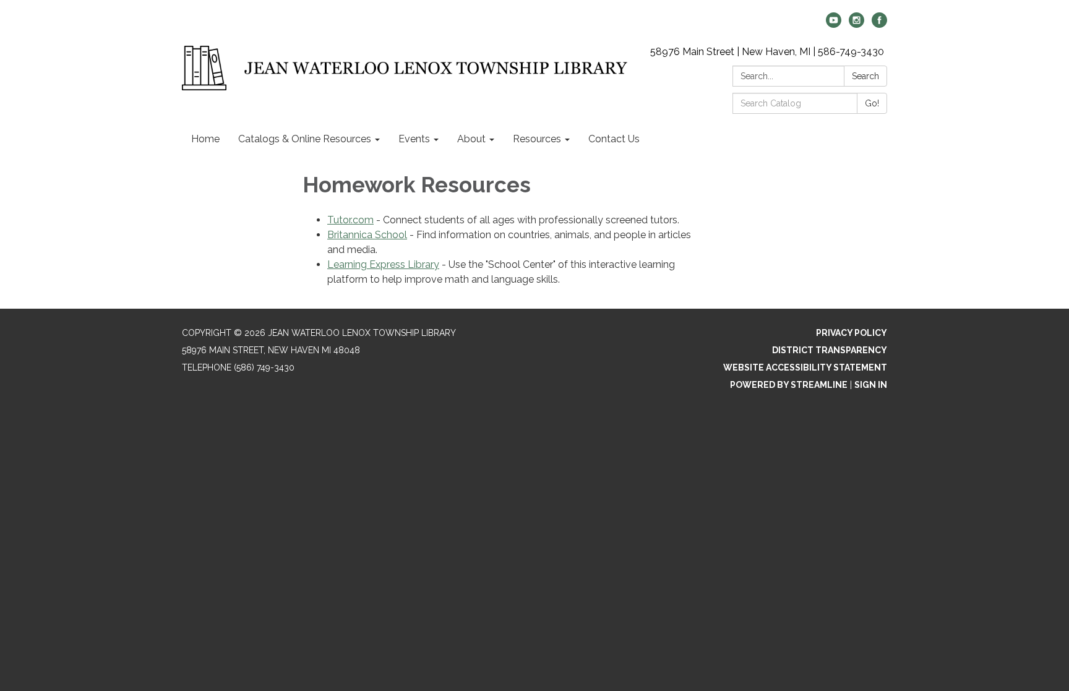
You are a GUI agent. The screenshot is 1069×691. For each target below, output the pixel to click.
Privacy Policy (851, 333)
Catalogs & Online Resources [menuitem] (304, 139)
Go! (872, 103)
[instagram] (856, 24)
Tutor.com (350, 220)
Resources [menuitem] (537, 139)
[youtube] (833, 24)
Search (865, 76)
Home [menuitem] (205, 139)
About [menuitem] (471, 139)
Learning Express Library (383, 264)
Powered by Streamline (789, 385)
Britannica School (367, 235)
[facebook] (879, 24)
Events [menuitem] (414, 139)
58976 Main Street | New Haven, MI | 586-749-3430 (767, 52)
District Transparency (829, 350)
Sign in (870, 385)
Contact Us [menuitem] (614, 139)
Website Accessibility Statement (805, 367)
